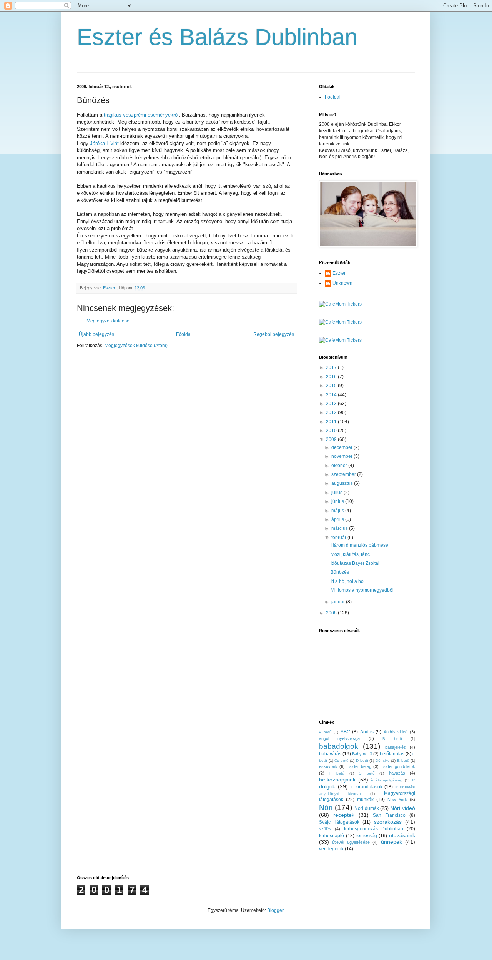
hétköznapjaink (337, 779)
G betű (367, 773)
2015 (332, 385)
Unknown (342, 283)
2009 (332, 439)
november (342, 456)
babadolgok (338, 746)
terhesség (366, 835)
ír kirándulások (366, 787)
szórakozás (388, 822)
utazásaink (402, 835)
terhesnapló (331, 835)
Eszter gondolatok (398, 766)
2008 (332, 613)
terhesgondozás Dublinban (373, 828)
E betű (403, 760)
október (339, 465)
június (338, 501)
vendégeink (331, 848)
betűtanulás (392, 753)
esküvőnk (328, 766)
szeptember (344, 474)
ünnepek (391, 842)
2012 (332, 412)
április (338, 519)
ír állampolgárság (386, 780)
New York (397, 799)
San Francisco (389, 815)
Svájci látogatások (339, 822)
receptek (343, 815)
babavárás (330, 753)
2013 (332, 403)
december (342, 447)
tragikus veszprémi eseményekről (141, 115)
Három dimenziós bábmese (359, 545)
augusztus (342, 483)
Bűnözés (340, 572)
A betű (325, 732)
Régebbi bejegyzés (273, 334)
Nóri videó (402, 808)
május (338, 510)
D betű (362, 760)
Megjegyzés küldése (108, 321)
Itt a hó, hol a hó (347, 581)
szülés (325, 828)
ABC (345, 732)
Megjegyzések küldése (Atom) (136, 345)
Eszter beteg (359, 766)
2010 (332, 430)
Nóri (325, 807)
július (337, 492)
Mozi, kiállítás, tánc (350, 554)
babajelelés (395, 747)
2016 (332, 376)
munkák (365, 799)
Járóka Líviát (104, 143)
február (339, 537)
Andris (367, 732)
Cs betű (341, 760)
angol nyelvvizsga (339, 738)
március (340, 528)
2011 (332, 421)
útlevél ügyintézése (350, 842)
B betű (392, 738)
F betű (337, 773)
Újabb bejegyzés (96, 334)
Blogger (275, 910)
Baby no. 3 (362, 753)
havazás (397, 773)
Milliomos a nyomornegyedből (362, 590)
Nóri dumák (366, 808)
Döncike (383, 760)
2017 (332, 367)
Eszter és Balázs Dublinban (217, 37)
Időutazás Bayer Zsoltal (355, 563)
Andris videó (396, 732)
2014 (332, 394)
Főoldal (184, 334)
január (338, 601)
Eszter (339, 273)
